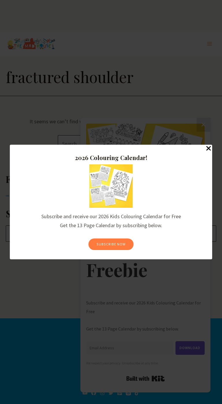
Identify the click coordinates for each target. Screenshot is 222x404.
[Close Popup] (208, 149)
